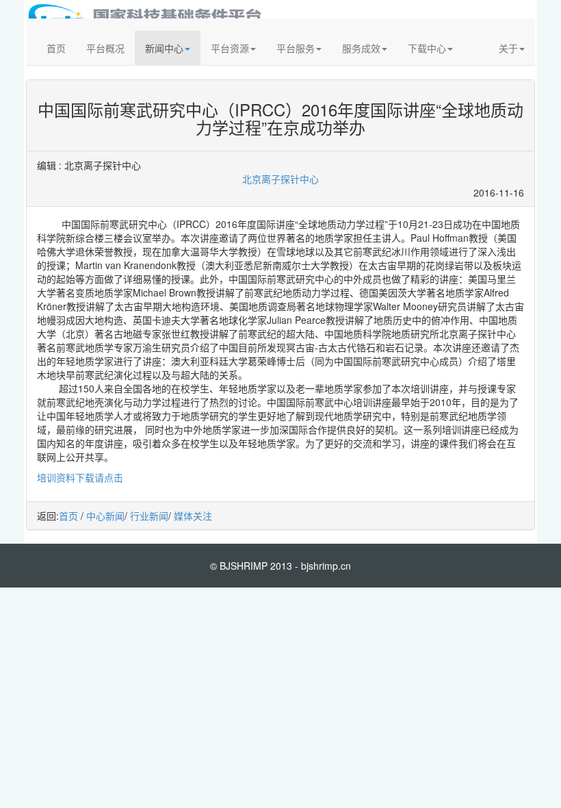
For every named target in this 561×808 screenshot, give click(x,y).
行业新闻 (149, 515)
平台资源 (230, 48)
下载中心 (427, 48)
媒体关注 (193, 515)
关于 (508, 48)
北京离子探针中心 (280, 179)
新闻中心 (164, 48)
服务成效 (361, 48)
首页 (56, 48)
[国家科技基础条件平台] (147, 14)
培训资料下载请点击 (80, 477)
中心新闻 (105, 515)
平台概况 (105, 48)
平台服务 (295, 48)
